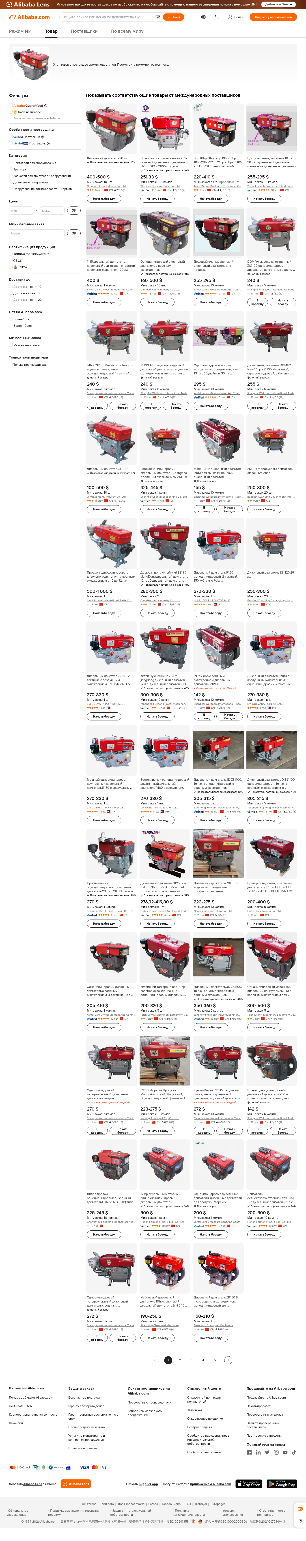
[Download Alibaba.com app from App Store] (248, 1483)
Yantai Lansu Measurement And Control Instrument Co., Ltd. (271, 186)
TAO (188, 1504)
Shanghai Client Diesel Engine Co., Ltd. (163, 496)
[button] (158, 17)
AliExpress (89, 1504)
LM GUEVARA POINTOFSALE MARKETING (212, 600)
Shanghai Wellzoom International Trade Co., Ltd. (270, 289)
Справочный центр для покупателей (204, 1399)
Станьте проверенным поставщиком (263, 1425)
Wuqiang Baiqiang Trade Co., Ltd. (160, 186)
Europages (218, 1504)
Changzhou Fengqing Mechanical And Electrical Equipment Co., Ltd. (110, 1222)
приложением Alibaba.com (210, 1484)
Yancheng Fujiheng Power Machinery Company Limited (163, 704)
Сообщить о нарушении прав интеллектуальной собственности (208, 1439)
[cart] (218, 17)
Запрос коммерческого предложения (145, 1413)
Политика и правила (82, 1448)
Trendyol (201, 1504)
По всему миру (127, 31)
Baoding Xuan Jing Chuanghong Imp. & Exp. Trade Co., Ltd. (271, 497)
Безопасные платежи (84, 1397)
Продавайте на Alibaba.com (266, 1397)
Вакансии (16, 1423)
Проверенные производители (149, 1402)
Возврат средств (199, 1427)
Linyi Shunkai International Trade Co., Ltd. (109, 600)
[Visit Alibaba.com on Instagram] (276, 1452)
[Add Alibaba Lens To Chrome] (76, 1483)
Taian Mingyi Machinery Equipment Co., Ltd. (218, 186)
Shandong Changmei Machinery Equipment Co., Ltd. (159, 1325)
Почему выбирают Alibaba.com (31, 1397)
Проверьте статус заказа (265, 1414)
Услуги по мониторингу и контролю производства (86, 1437)
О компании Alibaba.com (27, 1388)
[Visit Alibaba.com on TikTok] (294, 1452)
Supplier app (148, 1484)
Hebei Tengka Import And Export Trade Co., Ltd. (163, 911)
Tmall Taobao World (131, 1504)
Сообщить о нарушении (204, 1452)
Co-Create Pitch (20, 1406)
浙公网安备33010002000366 (226, 1521)
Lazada (153, 1504)
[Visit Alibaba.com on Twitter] (267, 1452)
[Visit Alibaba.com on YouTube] (285, 1452)
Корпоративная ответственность (33, 1414)
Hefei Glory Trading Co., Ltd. (264, 911)
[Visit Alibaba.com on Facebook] (249, 1452)
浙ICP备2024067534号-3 (267, 1521)
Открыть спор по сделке (205, 1418)
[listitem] (180, 1360)
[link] (300, 1508)
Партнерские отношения (265, 1435)
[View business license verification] (193, 1521)
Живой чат (194, 1410)
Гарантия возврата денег (86, 1406)
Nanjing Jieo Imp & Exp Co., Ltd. (213, 911)
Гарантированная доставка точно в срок (93, 1416)
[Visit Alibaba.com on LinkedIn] (258, 1452)
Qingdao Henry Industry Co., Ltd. (106, 186)
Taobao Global (171, 1504)
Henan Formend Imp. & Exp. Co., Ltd (162, 1221)
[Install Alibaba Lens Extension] (153, 4)
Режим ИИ (20, 31)
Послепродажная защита (86, 1427)
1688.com (107, 1504)
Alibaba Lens (32, 1484)
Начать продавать (259, 1406)
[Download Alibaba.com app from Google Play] (282, 1483)
